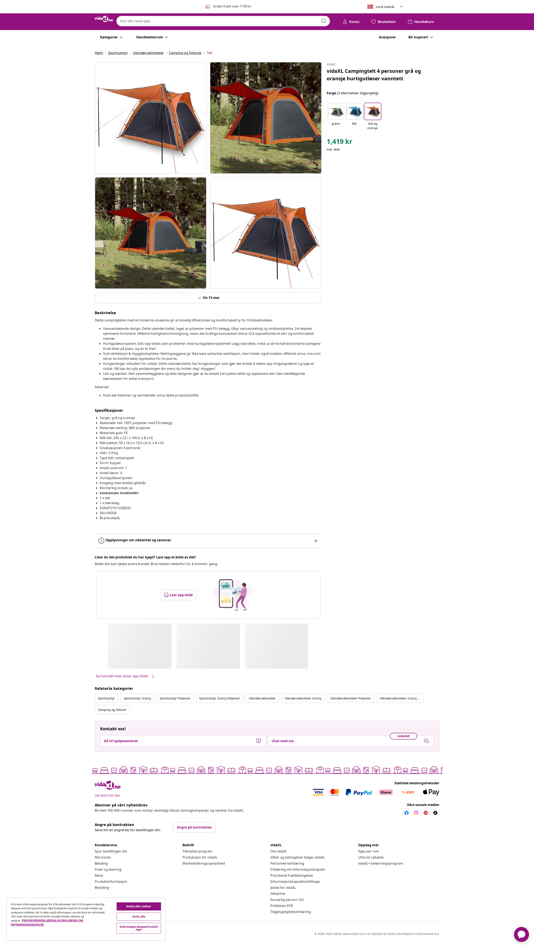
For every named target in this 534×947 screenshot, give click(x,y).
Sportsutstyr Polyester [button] (175, 698)
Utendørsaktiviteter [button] (262, 698)
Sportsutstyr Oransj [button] (137, 698)
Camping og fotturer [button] (112, 710)
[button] (228, 7)
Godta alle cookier (138, 906)
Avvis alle (138, 916)
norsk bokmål (385, 7)
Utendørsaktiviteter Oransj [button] (303, 698)
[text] (340, 142)
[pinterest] (426, 813)
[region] (86, 919)
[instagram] (416, 813)
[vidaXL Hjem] (104, 19)
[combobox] (223, 21)
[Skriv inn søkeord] (323, 21)
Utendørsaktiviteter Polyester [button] (350, 698)
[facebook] (406, 813)
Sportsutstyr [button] (106, 698)
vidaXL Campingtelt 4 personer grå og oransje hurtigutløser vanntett (374, 74)
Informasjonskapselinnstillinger (295, 881)
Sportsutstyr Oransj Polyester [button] (219, 698)
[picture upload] (233, 594)
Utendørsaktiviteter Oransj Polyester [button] (401, 698)
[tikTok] (435, 813)
